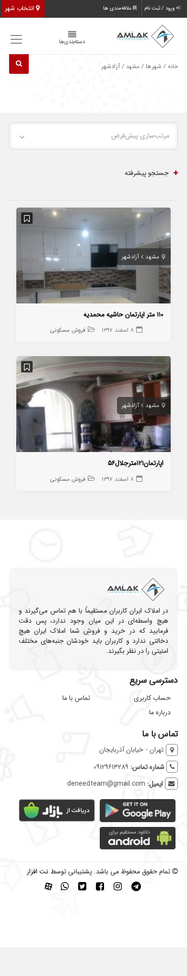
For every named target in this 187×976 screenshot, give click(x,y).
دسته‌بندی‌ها (72, 42)
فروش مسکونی (67, 330)
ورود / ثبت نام (160, 8)
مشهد (133, 66)
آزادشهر (130, 256)
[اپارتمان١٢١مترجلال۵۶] (93, 406)
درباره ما (160, 712)
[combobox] (93, 136)
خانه (173, 66)
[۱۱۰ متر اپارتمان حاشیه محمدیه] (93, 257)
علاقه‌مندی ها (118, 8)
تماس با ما (76, 698)
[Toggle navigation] (15, 39)
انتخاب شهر (20, 8)
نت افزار (37, 871)
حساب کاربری (152, 698)
